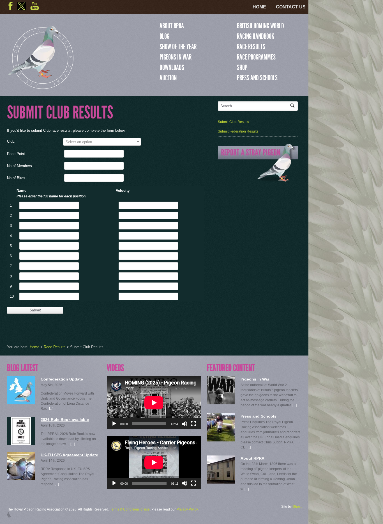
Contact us (291, 6)
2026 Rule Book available (65, 419)
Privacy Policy (187, 509)
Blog (164, 36)
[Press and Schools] (221, 427)
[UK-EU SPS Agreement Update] (21, 466)
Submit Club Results (233, 122)
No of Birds (16, 178)
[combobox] (102, 142)
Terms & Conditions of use (130, 509)
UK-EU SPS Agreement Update (69, 455)
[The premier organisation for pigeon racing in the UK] (40, 86)
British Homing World (260, 25)
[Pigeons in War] (221, 390)
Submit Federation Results (238, 131)
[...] (51, 409)
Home (259, 6)
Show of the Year (178, 46)
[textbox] (102, 142)
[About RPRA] (221, 469)
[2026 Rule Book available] (21, 431)
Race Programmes (256, 57)
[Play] (114, 424)
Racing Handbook (255, 36)
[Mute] (184, 424)
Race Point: (16, 154)
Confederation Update (62, 379)
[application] (154, 402)
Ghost (296, 507)
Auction (168, 77)
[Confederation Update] (21, 390)
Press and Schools (257, 77)
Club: (11, 141)
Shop (242, 67)
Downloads (172, 67)
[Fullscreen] (193, 424)
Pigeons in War (176, 57)
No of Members (19, 166)
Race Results (251, 46)
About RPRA (172, 25)
